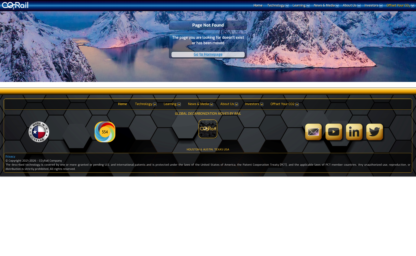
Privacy (10, 156)
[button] (277, 5)
